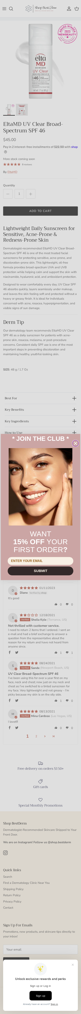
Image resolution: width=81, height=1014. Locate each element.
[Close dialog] (75, 443)
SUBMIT (40, 571)
